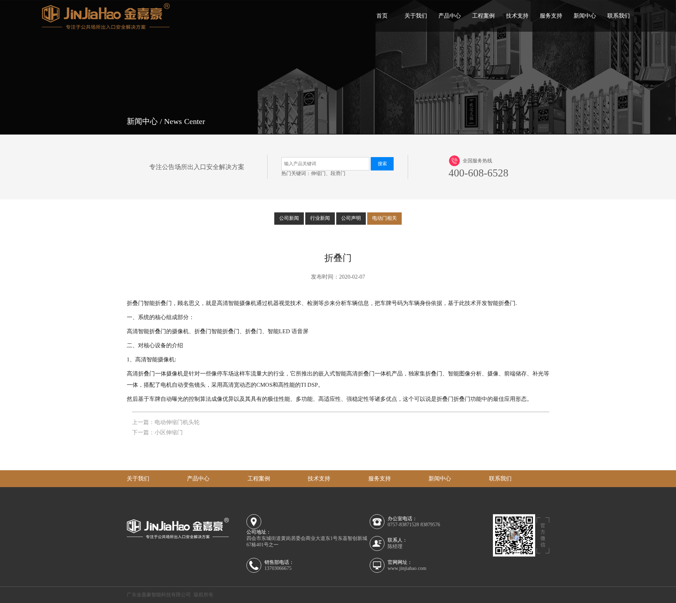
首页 (382, 16)
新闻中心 (585, 16)
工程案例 (483, 16)
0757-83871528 (403, 524)
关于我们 (416, 16)
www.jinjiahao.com (407, 568)
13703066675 (278, 568)
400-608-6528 (478, 173)
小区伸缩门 (169, 432)
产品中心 (449, 16)
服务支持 (551, 16)
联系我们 (618, 16)
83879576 (430, 524)
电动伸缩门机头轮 (177, 422)
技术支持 (517, 16)
